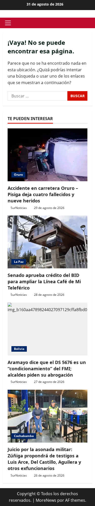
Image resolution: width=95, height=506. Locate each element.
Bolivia (19, 349)
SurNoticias (19, 208)
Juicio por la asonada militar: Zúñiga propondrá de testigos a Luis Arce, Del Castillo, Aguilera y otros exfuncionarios (44, 459)
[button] (8, 23)
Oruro (18, 174)
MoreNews (46, 500)
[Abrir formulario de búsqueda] (90, 23)
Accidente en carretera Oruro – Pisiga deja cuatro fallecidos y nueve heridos (43, 194)
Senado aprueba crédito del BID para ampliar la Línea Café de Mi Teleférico (44, 281)
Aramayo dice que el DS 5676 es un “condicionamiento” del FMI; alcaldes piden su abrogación (47, 368)
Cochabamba (24, 436)
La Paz (19, 262)
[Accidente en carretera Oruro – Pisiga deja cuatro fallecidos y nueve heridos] (47, 154)
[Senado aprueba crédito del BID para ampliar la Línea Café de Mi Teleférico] (47, 241)
